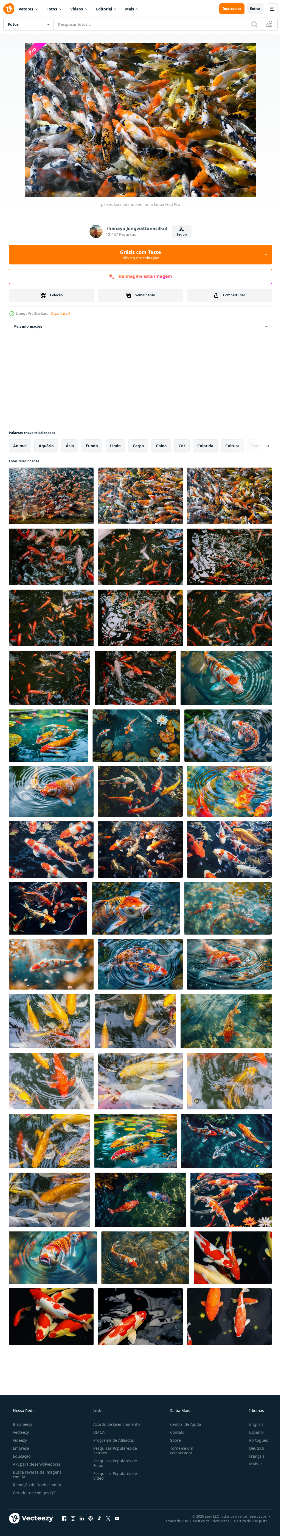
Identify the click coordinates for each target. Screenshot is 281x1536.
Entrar (251, 8)
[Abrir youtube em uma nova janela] (117, 1518)
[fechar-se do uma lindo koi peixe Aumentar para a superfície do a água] (229, 964)
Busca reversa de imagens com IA (36, 1474)
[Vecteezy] (8, 8)
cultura (232, 445)
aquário (46, 445)
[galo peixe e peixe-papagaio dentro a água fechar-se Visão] (140, 1200)
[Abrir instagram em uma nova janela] (73, 1518)
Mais (129, 9)
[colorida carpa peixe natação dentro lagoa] (51, 496)
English (252, 1424)
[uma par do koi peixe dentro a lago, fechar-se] (145, 1257)
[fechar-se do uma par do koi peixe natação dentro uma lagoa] (228, 735)
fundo (92, 445)
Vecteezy (20, 1432)
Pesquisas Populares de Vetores (113, 1450)
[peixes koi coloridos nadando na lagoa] (140, 496)
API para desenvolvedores (36, 1464)
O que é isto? (60, 313)
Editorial (104, 9)
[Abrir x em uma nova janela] (108, 1518)
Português (255, 1440)
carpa (138, 445)
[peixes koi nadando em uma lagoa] (229, 496)
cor (182, 445)
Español (253, 1432)
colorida (205, 445)
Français (253, 1456)
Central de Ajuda (182, 1424)
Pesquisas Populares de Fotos (113, 1463)
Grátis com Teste (138, 254)
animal (20, 445)
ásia (70, 445)
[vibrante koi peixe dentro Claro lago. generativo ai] (231, 1200)
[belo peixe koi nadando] (51, 1081)
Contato (174, 1432)
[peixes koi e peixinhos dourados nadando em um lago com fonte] (233, 1257)
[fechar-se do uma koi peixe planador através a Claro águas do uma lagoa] (51, 964)
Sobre (172, 1440)
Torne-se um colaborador (178, 1450)
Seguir (179, 234)
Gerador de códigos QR (33, 1492)
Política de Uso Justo (246, 1520)
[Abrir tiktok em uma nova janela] (99, 1518)
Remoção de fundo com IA (36, 1484)
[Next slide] (259, 445)
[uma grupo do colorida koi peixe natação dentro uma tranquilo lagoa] (140, 791)
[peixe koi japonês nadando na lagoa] (49, 1021)
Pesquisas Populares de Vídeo (113, 1476)
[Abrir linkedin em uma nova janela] (82, 1518)
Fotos (51, 9)
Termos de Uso (172, 1520)
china (161, 445)
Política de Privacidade (207, 1520)
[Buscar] (250, 24)
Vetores (26, 9)
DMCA (97, 1432)
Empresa (20, 1448)
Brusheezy (22, 1424)
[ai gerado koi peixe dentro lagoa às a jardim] (135, 1141)
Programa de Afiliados (112, 1440)
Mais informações (27, 326)
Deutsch (253, 1448)
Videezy (19, 1440)
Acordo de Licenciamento (115, 1424)
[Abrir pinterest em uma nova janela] (90, 1518)
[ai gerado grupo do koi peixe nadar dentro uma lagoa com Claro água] (51, 849)
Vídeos (76, 9)
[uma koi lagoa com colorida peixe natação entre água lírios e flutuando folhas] (136, 735)
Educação (21, 1456)
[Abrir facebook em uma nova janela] (64, 1518)
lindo (115, 445)
